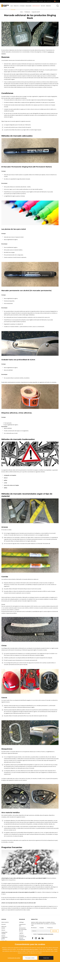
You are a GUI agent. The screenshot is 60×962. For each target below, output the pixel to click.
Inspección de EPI (36, 5)
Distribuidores (34, 1)
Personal (3, 924)
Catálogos (21, 922)
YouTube (39, 938)
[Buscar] (58, 6)
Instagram (35, 938)
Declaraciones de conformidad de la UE (22, 929)
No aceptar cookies (30, 957)
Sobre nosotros (5, 922)
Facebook (32, 938)
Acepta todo (46, 957)
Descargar (41, 1)
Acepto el (43, 934)
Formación (48, 5)
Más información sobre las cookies (29, 949)
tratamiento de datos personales (45, 934)
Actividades (22, 5)
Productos (16, 5)
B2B (44, 1)
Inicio (21, 12)
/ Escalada (13, 9)
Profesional (27, 12)
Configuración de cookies (14, 957)
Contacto (48, 1)
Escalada (42, 927)
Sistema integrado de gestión (4, 937)
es (56, 1)
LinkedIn (42, 938)
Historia (3, 930)
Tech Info (43, 5)
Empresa (28, 1)
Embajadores (28, 5)
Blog (12, 5)
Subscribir (54, 931)
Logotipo (21, 933)
